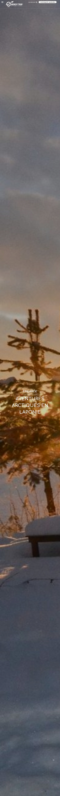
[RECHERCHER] (36, 2)
